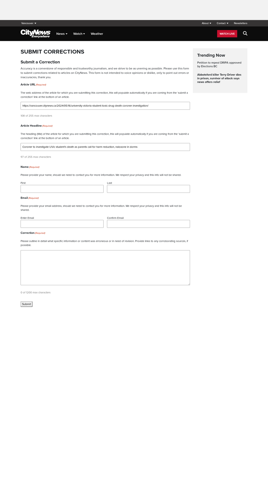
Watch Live (227, 33)
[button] (206, 23)
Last (109, 183)
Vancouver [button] (27, 23)
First (23, 183)
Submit (26, 304)
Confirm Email (115, 218)
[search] (245, 33)
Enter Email (27, 218)
